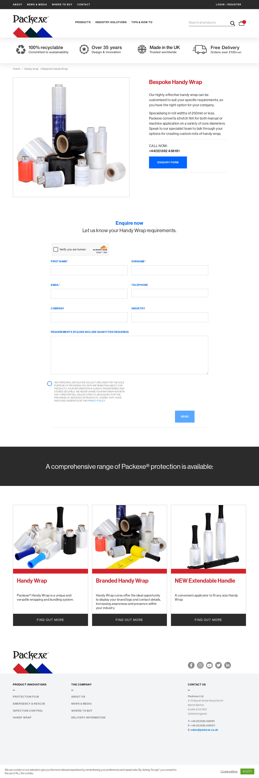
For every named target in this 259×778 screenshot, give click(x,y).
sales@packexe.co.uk (204, 730)
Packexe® (33, 23)
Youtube (209, 665)
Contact (83, 4)
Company (57, 308)
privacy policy (96, 400)
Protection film (26, 696)
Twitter (218, 665)
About (17, 4)
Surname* (138, 261)
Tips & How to (141, 22)
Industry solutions (111, 22)
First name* (59, 261)
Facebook (191, 665)
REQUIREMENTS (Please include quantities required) (90, 332)
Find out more (50, 620)
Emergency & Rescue (29, 703)
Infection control (28, 710)
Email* (55, 285)
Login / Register (228, 4)
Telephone (139, 285)
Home (16, 69)
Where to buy (62, 4)
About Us (78, 696)
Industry (138, 308)
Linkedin (227, 665)
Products (83, 22)
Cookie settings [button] (229, 771)
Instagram (200, 665)
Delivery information (88, 717)
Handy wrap (31, 69)
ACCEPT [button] (247, 771)
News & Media (37, 4)
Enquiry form (168, 162)
